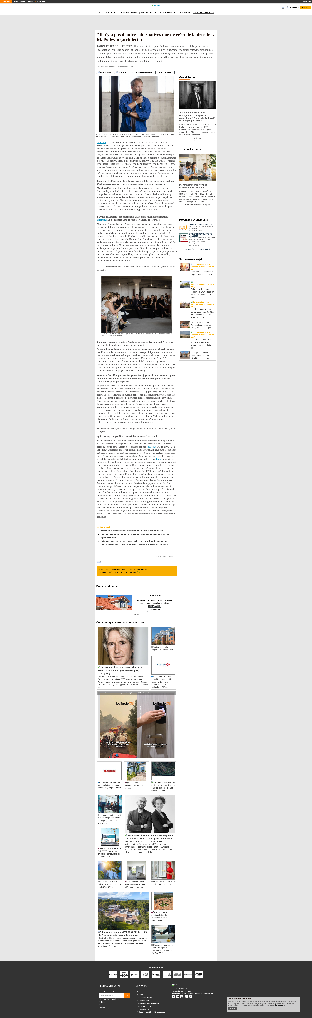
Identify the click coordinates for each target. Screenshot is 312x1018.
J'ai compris (232, 1008)
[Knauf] (177, 972)
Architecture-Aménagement (122, 13)
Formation (41, 1)
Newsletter (306, 1)
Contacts (139, 989)
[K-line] (113, 972)
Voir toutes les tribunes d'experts (197, 205)
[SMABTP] (124, 972)
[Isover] (156, 972)
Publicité (139, 992)
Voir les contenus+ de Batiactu (110, 1002)
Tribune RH (184, 13)
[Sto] (188, 972)
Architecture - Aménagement (143, 72)
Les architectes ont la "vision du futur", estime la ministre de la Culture (135, 544)
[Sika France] (167, 972)
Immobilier (146, 13)
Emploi (31, 1)
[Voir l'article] (173, 690)
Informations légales (144, 1003)
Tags (108, 1005)
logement (102, 219)
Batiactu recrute (142, 998)
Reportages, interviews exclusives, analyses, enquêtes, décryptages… (125, 570)
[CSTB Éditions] (199, 972)
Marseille (101, 142)
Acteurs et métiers (166, 72)
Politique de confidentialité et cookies (150, 1009)
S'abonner (306, 7)
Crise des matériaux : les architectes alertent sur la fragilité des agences (134, 541)
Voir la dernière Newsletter (109, 996)
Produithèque (19, 1)
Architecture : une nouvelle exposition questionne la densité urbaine (133, 530)
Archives (102, 999)
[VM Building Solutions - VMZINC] (145, 972)
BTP (101, 13)
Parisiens (151, 446)
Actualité (6, 1)
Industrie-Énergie (165, 13)
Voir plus (197, 138)
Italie (158, 459)
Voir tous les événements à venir (197, 249)
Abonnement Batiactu (144, 995)
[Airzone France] (134, 972)
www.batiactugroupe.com (181, 988)
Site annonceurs (142, 1006)
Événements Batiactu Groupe (147, 1001)
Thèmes (102, 1005)
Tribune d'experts (203, 13)
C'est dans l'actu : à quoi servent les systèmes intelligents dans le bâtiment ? (121, 690)
